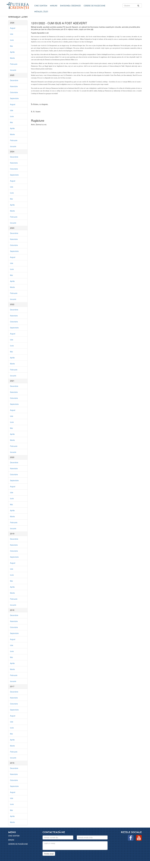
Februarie (13, 64)
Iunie (12, 40)
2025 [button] (12, 75)
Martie (12, 58)
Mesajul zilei (41, 12)
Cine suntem (40, 6)
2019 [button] (12, 533)
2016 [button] (12, 762)
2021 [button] (12, 380)
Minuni (53, 6)
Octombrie (14, 92)
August (12, 28)
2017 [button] (12, 686)
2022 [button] (12, 304)
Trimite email (49, 854)
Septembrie (14, 98)
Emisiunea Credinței (70, 6)
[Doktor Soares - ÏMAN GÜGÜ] (17, 5)
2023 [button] (12, 228)
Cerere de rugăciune (94, 6)
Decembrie (14, 80)
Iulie (11, 34)
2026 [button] (12, 22)
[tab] (17, 22)
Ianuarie (13, 70)
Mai (11, 46)
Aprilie (12, 52)
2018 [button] (12, 610)
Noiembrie (14, 86)
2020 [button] (12, 457)
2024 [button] (12, 151)
